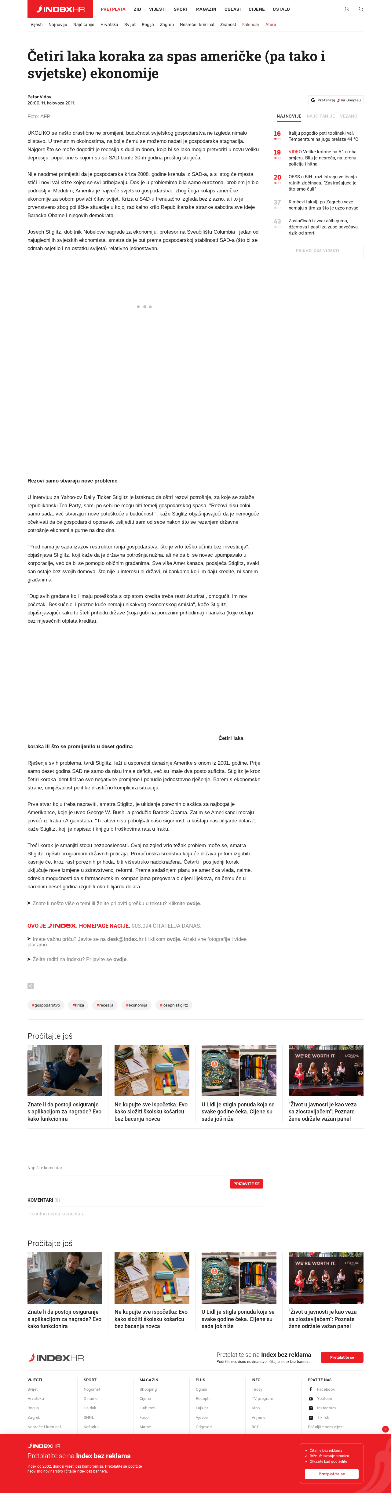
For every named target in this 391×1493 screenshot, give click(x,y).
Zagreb (167, 24)
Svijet (130, 24)
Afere (270, 24)
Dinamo (91, 1398)
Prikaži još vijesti (317, 251)
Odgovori (204, 1427)
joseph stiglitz (174, 1005)
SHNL (89, 1417)
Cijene (257, 9)
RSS (255, 1427)
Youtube (324, 1398)
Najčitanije (83, 24)
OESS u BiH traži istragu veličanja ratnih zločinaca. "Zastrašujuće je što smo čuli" (323, 183)
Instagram (326, 1408)
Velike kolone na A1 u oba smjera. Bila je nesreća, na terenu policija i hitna (322, 158)
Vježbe (202, 1417)
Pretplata (113, 9)
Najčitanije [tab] (321, 116)
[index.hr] (60, 9)
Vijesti (157, 9)
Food (144, 1417)
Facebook (326, 1389)
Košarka (91, 1427)
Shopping (148, 1389)
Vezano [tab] (348, 116)
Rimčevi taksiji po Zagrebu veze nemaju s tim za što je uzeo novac (323, 205)
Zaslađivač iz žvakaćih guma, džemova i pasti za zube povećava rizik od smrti (323, 227)
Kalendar (250, 24)
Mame (145, 1427)
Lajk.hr (202, 1408)
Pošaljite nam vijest (326, 1427)
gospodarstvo (46, 1005)
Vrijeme (259, 1417)
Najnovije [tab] (289, 116)
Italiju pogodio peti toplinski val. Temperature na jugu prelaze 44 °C (323, 136)
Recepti (203, 1398)
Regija (148, 24)
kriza (78, 1005)
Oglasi (233, 9)
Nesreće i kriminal (197, 24)
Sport (181, 9)
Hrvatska (109, 24)
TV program (262, 1398)
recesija (105, 1005)
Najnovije (58, 24)
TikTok (323, 1417)
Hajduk (90, 1408)
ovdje (173, 939)
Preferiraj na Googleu (339, 100)
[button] (35, 1068)
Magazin (149, 1380)
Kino (256, 1408)
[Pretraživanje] (359, 9)
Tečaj (257, 1389)
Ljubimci (147, 1408)
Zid (137, 9)
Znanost (228, 24)
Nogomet (92, 1389)
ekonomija (136, 1005)
